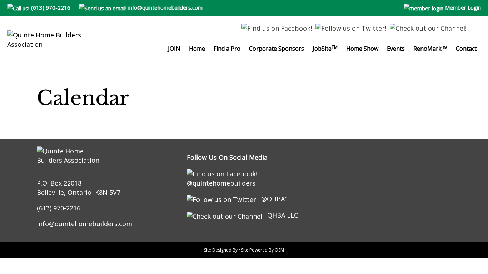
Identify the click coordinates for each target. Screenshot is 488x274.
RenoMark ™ (430, 48)
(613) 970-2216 (50, 7)
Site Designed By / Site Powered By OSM (244, 250)
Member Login (463, 7)
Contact (466, 48)
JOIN (174, 48)
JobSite (325, 48)
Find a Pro (227, 48)
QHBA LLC (282, 215)
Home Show (362, 48)
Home (197, 48)
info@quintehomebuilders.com (165, 7)
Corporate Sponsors (276, 48)
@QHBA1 (274, 198)
